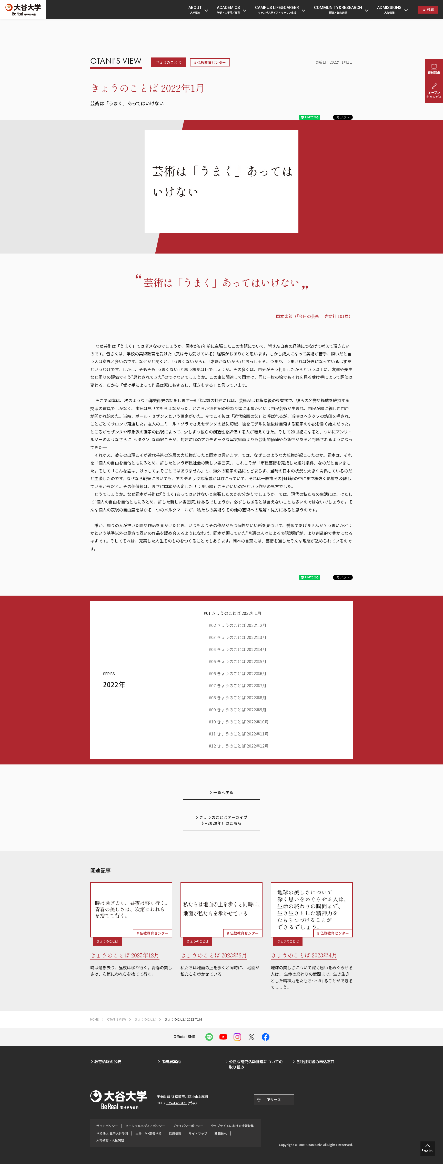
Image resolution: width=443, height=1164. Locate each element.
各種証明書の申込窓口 (315, 1061)
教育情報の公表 (107, 1061)
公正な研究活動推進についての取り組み (256, 1064)
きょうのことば (168, 62)
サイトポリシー (107, 1126)
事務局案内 (171, 1061)
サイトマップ (198, 1133)
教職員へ (221, 1133)
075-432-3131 (176, 1102)
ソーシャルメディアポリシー (145, 1126)
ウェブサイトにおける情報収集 (232, 1126)
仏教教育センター (211, 62)
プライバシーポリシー (188, 1126)
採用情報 (175, 1133)
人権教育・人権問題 (110, 1140)
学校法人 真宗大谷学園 (112, 1133)
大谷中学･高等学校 (148, 1133)
